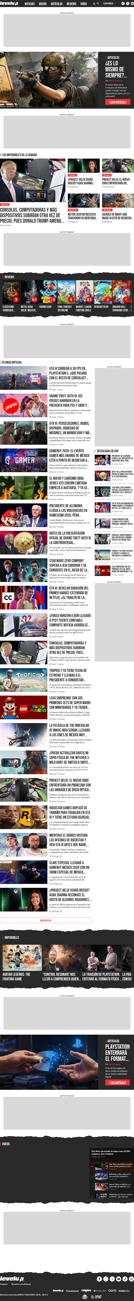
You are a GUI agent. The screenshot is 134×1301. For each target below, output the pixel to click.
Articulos (73, 210)
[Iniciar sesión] (94, 3)
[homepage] (9, 3)
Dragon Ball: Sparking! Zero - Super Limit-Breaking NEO (121, 311)
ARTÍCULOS (57, 3)
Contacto (4, 1284)
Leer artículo (118, 102)
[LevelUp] (58, 1291)
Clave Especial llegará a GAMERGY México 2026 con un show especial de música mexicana (69, 870)
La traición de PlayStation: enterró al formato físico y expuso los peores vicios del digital (101, 981)
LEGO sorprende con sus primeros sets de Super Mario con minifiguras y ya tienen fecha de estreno (70, 705)
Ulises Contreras (115, 81)
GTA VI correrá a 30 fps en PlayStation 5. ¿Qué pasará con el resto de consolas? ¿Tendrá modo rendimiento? (68, 375)
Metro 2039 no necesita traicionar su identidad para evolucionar (82, 218)
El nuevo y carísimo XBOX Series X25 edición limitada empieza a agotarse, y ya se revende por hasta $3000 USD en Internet (69, 488)
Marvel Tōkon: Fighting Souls (84, 308)
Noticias (5, 204)
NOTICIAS (30, 3)
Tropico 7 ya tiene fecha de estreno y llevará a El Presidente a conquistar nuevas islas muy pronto (68, 677)
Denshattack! (101, 306)
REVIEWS (71, 3)
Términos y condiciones (21, 1284)
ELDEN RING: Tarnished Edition (8, 310)
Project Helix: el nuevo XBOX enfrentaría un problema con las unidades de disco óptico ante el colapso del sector (116, 188)
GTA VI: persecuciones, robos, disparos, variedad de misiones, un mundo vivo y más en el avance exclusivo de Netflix (70, 433)
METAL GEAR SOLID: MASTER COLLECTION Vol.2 (29, 310)
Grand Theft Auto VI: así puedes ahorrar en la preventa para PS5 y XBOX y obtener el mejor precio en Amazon (68, 405)
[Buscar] (98, 3)
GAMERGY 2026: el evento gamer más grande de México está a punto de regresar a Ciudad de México (69, 458)
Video (83, 3)
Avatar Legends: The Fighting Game (16, 977)
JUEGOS (43, 3)
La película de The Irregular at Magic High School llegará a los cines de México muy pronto (69, 732)
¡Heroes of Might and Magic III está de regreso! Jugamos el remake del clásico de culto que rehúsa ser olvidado (117, 221)
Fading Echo (45, 306)
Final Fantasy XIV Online (65, 308)
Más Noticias (45, 920)
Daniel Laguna (115, 1064)
